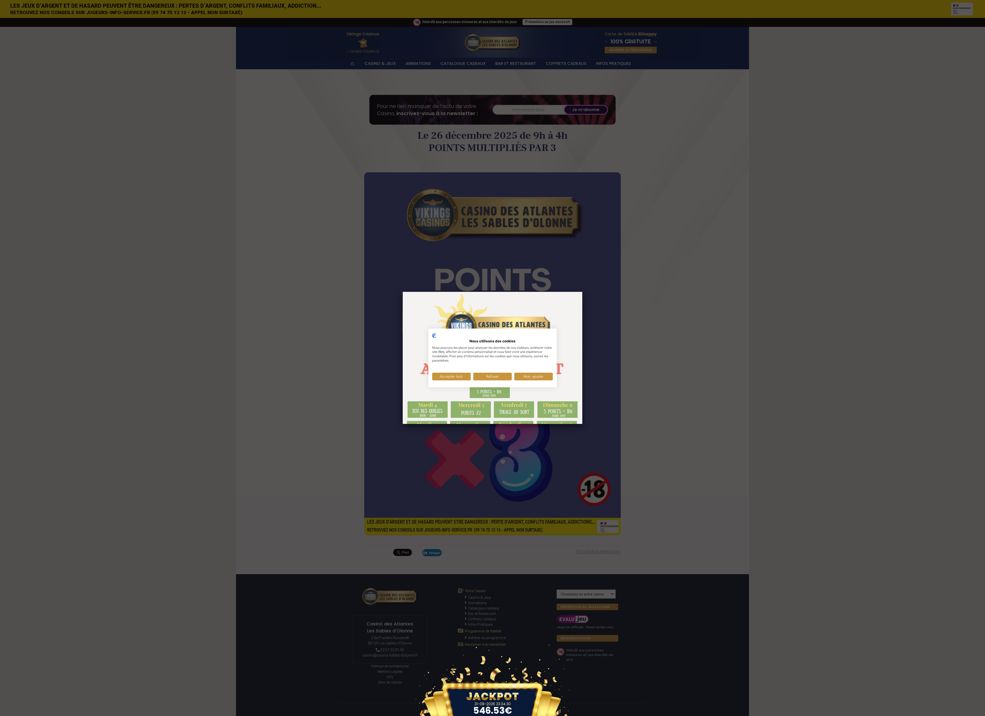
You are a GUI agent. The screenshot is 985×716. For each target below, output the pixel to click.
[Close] (582, 291)
